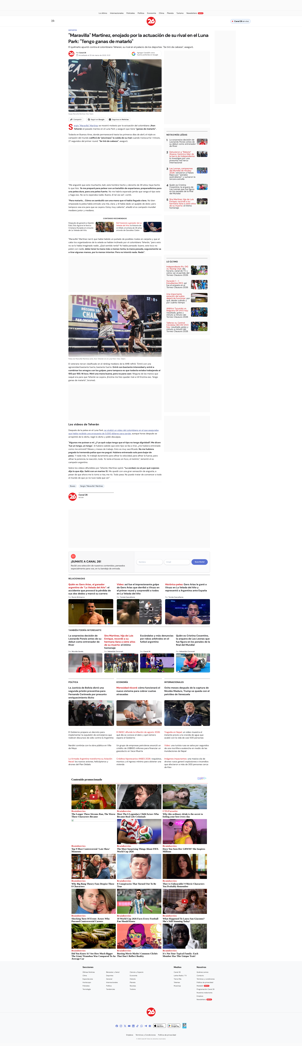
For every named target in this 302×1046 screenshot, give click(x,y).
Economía (122, 682)
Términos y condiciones (206, 979)
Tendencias (110, 989)
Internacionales (174, 682)
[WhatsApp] (141, 1026)
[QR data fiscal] (184, 1027)
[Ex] (125, 1026)
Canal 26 (82, 53)
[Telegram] (146, 1026)
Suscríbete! (200, 562)
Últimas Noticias (89, 972)
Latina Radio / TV (180, 975)
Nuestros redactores (204, 993)
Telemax (177, 982)
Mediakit (203, 986)
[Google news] (150, 1026)
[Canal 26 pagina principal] (151, 25)
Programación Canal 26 (205, 989)
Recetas (133, 986)
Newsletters (204, 999)
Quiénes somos (202, 972)
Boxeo (72, 486)
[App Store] (159, 1026)
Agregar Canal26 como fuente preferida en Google (147, 54)
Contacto (200, 975)
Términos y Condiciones (146, 1035)
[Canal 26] (151, 1012)
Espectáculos (88, 979)
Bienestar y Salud (112, 972)
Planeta (132, 982)
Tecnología (87, 989)
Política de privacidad (205, 982)
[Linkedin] (133, 1026)
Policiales (86, 986)
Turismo (133, 989)
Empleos (200, 996)
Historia (133, 979)
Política (73, 682)
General (109, 979)
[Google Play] (174, 1026)
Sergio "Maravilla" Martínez (86, 125)
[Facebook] (117, 1026)
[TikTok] (137, 1026)
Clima (85, 975)
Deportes (72, 30)
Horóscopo (87, 982)
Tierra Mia (177, 979)
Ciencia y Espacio (136, 972)
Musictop (177, 986)
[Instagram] (121, 1026)
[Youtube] (129, 1026)
